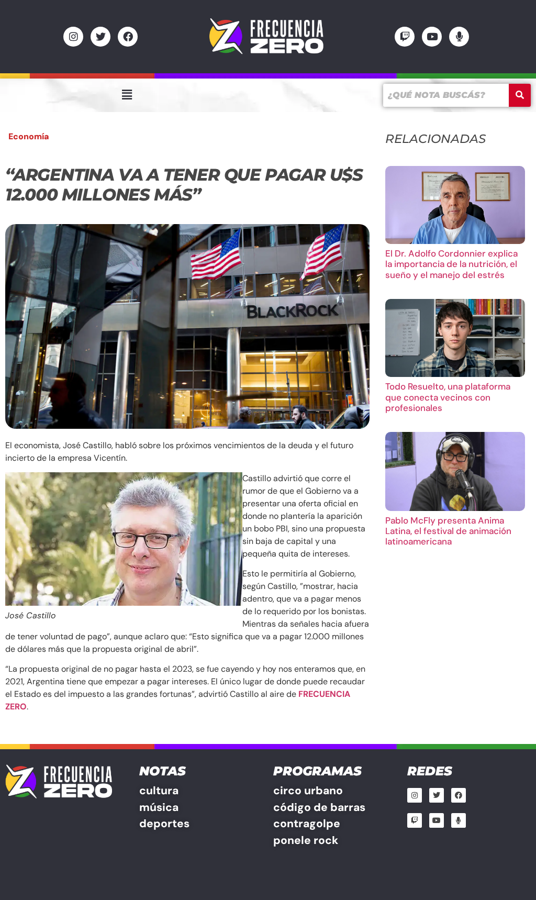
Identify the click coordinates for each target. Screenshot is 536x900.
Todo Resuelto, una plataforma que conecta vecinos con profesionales (447, 397)
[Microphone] (459, 37)
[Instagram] (73, 37)
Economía (28, 136)
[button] (127, 95)
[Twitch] (405, 37)
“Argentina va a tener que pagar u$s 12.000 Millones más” (184, 184)
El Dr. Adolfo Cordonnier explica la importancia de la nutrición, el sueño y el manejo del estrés (451, 264)
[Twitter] (100, 37)
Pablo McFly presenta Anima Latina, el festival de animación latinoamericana (448, 531)
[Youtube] (432, 37)
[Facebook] (128, 37)
